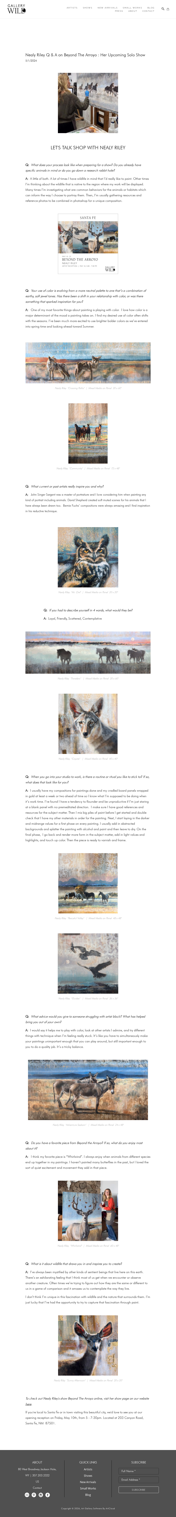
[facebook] (47, 1495)
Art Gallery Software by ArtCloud (98, 1508)
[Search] (163, 8)
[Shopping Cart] (168, 9)
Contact (37, 1487)
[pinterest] (34, 1495)
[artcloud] (27, 1495)
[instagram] (40, 1495)
